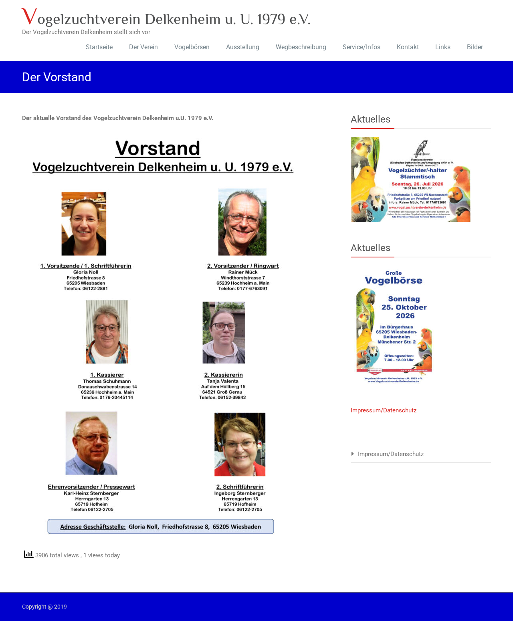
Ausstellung (242, 47)
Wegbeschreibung (301, 47)
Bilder (475, 47)
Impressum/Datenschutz (383, 410)
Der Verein (143, 47)
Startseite (99, 47)
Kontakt (408, 47)
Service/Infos (361, 47)
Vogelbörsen (192, 47)
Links (442, 47)
